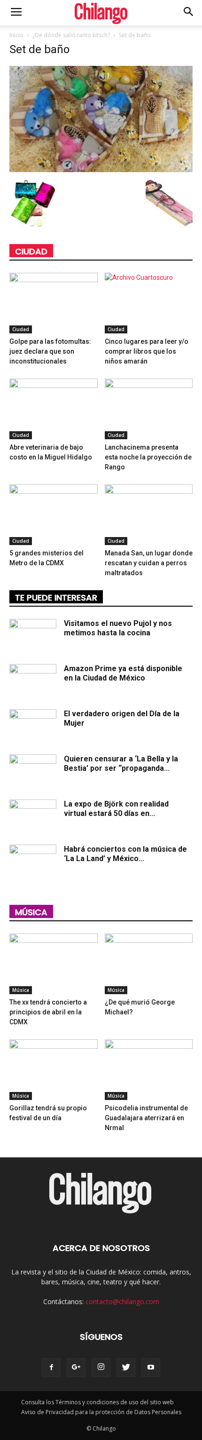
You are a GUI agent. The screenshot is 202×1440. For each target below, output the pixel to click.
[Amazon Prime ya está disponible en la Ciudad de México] (32, 680)
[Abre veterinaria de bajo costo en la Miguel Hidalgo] (53, 409)
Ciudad (31, 251)
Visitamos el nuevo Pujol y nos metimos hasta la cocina (118, 628)
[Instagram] (101, 1367)
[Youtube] (150, 1367)
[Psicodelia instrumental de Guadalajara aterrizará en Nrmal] (149, 1069)
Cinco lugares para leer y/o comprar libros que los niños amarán (146, 351)
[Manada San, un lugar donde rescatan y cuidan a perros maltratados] (149, 514)
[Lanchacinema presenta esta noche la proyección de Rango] (149, 409)
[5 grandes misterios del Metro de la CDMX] (53, 514)
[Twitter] (126, 1367)
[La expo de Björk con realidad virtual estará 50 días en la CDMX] (32, 815)
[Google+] (76, 1367)
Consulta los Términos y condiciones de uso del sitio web (97, 1402)
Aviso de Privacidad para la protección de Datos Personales (101, 1412)
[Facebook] (51, 1367)
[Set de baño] (101, 170)
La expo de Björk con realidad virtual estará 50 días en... (116, 808)
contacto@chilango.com (122, 1301)
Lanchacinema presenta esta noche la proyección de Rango (148, 457)
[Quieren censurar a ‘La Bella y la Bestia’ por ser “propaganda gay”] (32, 770)
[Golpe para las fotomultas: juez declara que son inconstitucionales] (53, 303)
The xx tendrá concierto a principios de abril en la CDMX (48, 1012)
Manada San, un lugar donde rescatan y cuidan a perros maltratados (149, 563)
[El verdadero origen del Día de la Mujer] (32, 725)
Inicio (16, 35)
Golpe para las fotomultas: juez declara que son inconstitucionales (50, 351)
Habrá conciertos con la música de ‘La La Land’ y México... (125, 854)
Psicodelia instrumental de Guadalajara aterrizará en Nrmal (146, 1117)
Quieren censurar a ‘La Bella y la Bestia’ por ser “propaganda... (121, 763)
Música (31, 912)
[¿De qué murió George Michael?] (149, 964)
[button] (189, 12)
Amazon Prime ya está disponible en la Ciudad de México (123, 673)
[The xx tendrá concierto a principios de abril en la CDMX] (53, 964)
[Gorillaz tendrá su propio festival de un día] (53, 1069)
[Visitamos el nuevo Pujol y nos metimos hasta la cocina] (32, 635)
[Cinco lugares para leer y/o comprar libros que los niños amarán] (149, 303)
